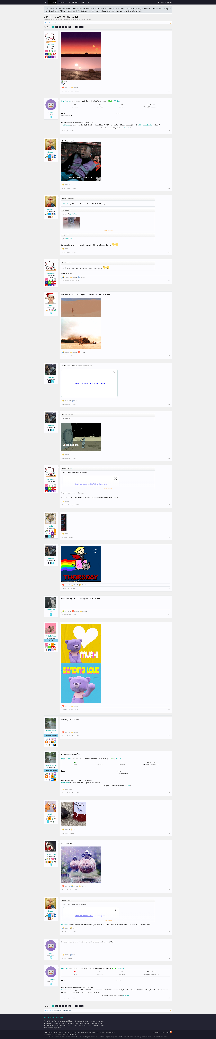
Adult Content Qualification (146, 125)
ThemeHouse (72, 1034)
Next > (81, 27)
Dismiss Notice (170, 8)
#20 (169, 998)
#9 (169, 505)
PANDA (116, 101)
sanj (50, 953)
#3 (169, 188)
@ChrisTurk (66, 204)
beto (51, 305)
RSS (171, 1032)
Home (45, 2)
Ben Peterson (66, 101)
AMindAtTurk (51, 636)
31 (76, 27)
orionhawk (51, 979)
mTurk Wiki (73, 2)
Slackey (51, 112)
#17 (169, 890)
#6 (169, 356)
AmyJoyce (65, 968)
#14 (169, 736)
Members (62, 2)
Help (162, 1032)
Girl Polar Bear (79, 19)
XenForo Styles (94, 1032)
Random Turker (51, 731)
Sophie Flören (66, 759)
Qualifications (65, 125)
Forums (53, 2)
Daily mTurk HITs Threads (60, 19)
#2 (169, 131)
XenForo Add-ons (83, 1032)
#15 (169, 793)
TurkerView (127, 128)
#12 (169, 614)
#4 (169, 252)
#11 (169, 588)
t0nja (51, 526)
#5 (169, 280)
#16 (169, 833)
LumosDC (51, 377)
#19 (169, 958)
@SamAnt (65, 924)
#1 (169, 91)
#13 (169, 709)
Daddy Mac (51, 610)
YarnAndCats (51, 854)
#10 (169, 537)
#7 (169, 404)
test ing (51, 814)
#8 (169, 458)
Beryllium (156, 1032)
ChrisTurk (50, 152)
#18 (169, 932)
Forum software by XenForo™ (60, 1032)
